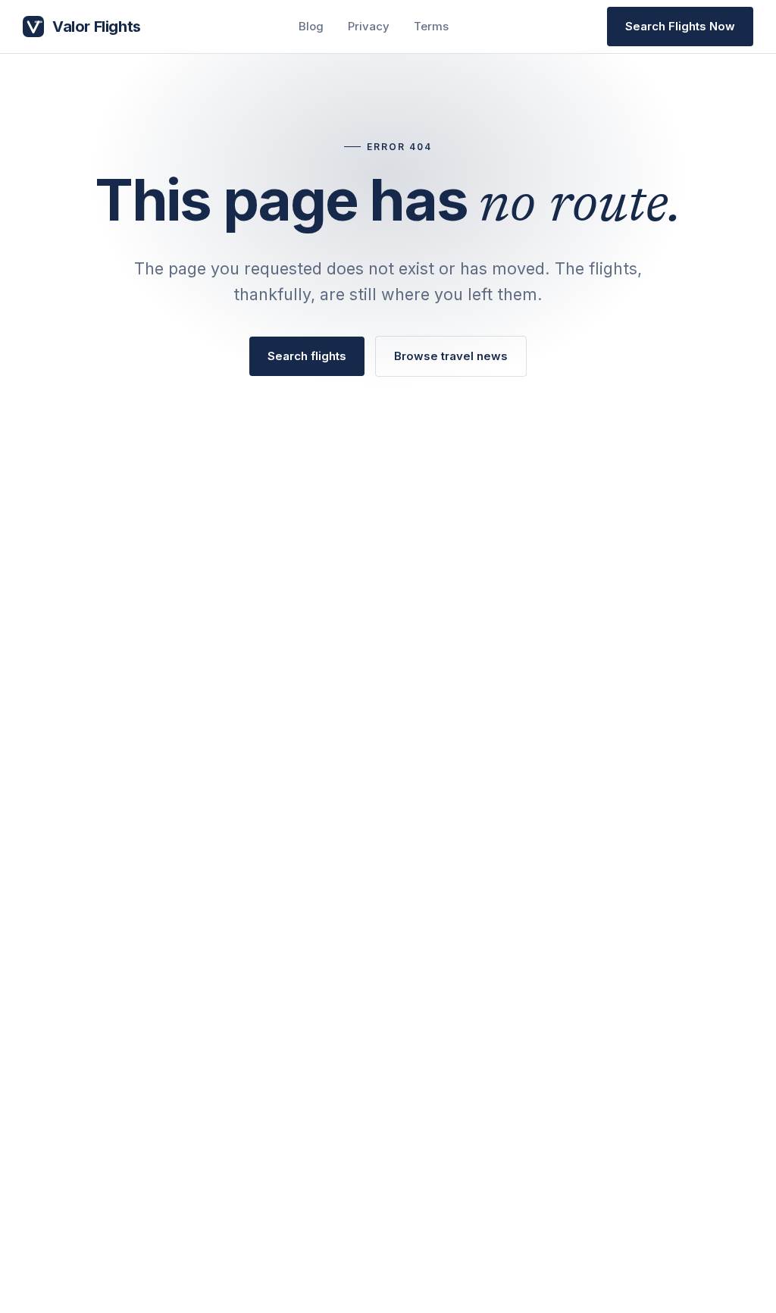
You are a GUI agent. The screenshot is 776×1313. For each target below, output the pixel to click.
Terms (431, 26)
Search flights (307, 356)
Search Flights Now (680, 26)
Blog (311, 26)
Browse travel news (451, 356)
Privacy (369, 26)
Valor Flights (96, 26)
